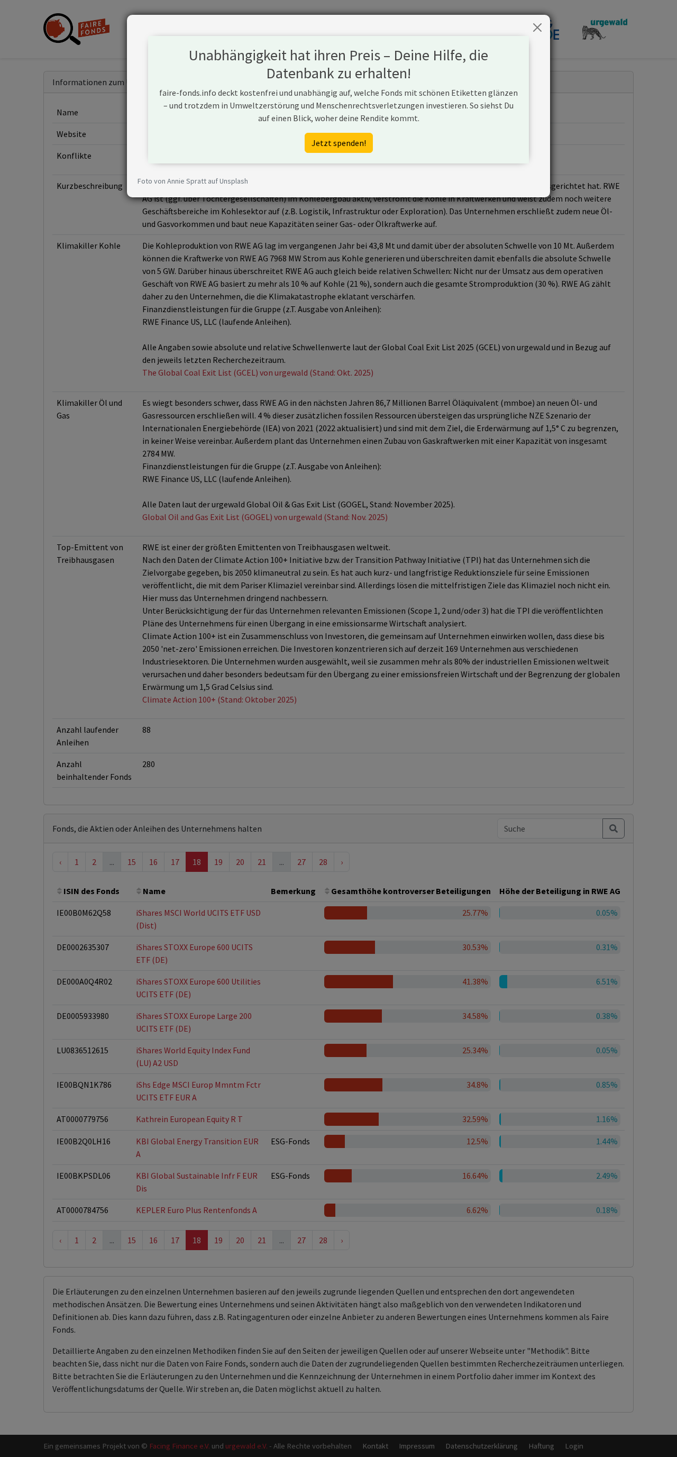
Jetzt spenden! (339, 143)
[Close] (537, 27)
